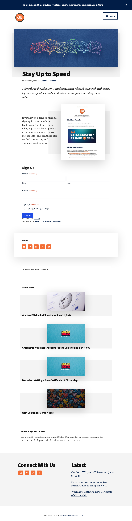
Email (29, 191)
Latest (37, 219)
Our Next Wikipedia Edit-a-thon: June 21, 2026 (46, 315)
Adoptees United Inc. (69, 515)
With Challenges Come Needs (37, 412)
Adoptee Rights (42, 221)
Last (68, 183)
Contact (84, 515)
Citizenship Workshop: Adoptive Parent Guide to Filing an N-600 (56, 347)
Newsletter (55, 221)
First (24, 183)
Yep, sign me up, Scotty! (37, 208)
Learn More (97, 4)
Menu (112, 16)
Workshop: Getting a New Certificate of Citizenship (49, 380)
